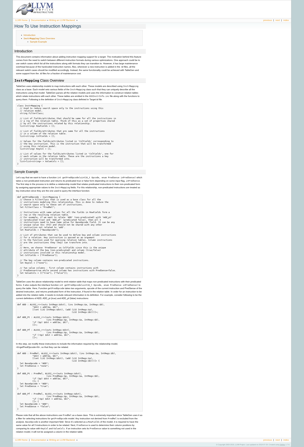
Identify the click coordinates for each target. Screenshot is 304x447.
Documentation (38, 20)
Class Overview (39, 38)
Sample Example (38, 41)
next (278, 20)
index (286, 20)
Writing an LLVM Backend (62, 20)
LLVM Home (21, 20)
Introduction (29, 35)
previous (267, 20)
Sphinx (282, 445)
